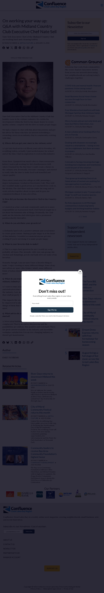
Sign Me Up (52, 310)
